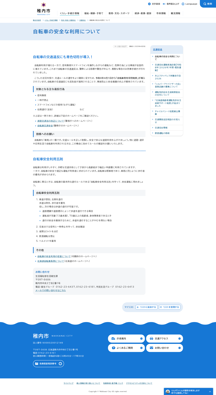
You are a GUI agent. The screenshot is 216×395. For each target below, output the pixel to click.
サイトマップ (69, 383)
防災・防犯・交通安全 (68, 20)
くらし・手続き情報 (69, 13)
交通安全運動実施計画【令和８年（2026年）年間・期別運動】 (168, 67)
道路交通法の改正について (50, 121)
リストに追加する (148, 307)
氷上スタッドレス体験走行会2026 (168, 77)
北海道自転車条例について (50, 261)
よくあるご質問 (125, 348)
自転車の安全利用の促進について (54, 256)
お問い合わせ (162, 348)
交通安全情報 (161, 128)
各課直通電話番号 (48, 364)
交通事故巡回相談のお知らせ (167, 120)
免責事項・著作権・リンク (113, 383)
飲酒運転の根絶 (162, 133)
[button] (210, 391)
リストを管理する (171, 307)
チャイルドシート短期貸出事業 (167, 112)
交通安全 (82, 20)
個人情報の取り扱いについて (88, 383)
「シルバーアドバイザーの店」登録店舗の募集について (168, 85)
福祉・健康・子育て (93, 13)
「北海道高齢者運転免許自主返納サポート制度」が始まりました (168, 103)
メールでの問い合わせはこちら (51, 290)
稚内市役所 (37, 20)
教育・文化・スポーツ (119, 13)
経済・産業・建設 (143, 13)
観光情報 (175, 13)
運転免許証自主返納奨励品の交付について (167, 93)
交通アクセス (161, 338)
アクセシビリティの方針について (139, 383)
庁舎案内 (121, 338)
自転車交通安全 (45, 126)
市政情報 (161, 13)
